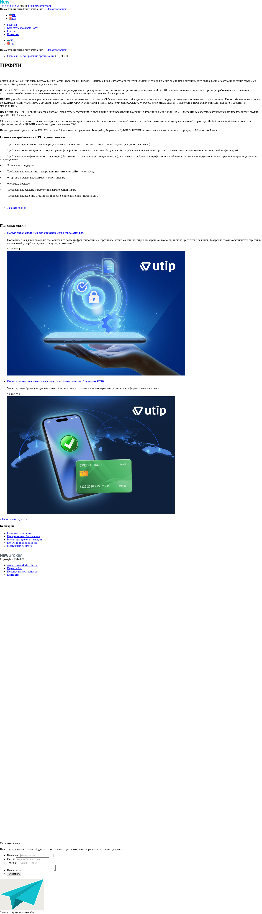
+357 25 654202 (9, 5)
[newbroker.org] (12, 2)
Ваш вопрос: (14, 870)
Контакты (13, 34)
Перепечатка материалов (22, 571)
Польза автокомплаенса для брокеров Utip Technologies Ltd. (45, 232)
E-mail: (11, 859)
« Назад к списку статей (14, 519)
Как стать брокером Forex (22, 27)
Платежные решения (19, 545)
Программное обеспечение (23, 536)
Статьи (11, 31)
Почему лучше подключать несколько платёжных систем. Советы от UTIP (55, 381)
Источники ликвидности (22, 542)
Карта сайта (14, 568)
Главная (12, 24)
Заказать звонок (57, 8)
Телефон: (12, 862)
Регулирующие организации (37, 55)
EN (14, 18)
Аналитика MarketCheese (22, 565)
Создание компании (19, 533)
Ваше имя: (13, 855)
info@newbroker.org (39, 5)
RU (14, 15)
